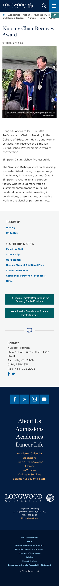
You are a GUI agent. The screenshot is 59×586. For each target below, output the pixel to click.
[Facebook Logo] (9, 374)
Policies (29, 557)
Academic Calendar (29, 453)
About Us (29, 420)
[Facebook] (15, 399)
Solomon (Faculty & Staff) (29, 478)
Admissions (30, 428)
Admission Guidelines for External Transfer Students (31, 313)
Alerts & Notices (29, 561)
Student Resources (17, 270)
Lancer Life (30, 444)
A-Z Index (29, 470)
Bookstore (29, 457)
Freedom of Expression (29, 553)
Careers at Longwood (29, 462)
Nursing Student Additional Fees (25, 265)
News (42, 18)
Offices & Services (29, 474)
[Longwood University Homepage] (17, 6)
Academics (14, 15)
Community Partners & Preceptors (26, 275)
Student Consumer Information (29, 545)
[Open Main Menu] (54, 6)
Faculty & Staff (14, 249)
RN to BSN (12, 233)
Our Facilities (13, 259)
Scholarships (13, 254)
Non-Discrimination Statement (29, 549)
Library (29, 466)
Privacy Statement (29, 537)
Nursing (32, 18)
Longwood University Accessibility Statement (29, 565)
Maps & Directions (29, 518)
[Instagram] (34, 399)
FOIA (29, 541)
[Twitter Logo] (13, 374)
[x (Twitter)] (24, 399)
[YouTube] (44, 399)
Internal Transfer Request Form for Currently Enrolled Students (31, 299)
